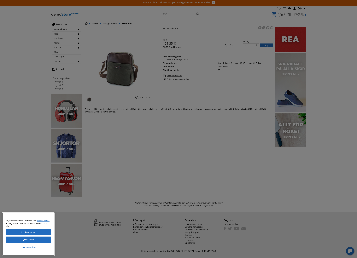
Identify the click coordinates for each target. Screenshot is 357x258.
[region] (28, 234)
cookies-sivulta (43, 220)
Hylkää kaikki (28, 239)
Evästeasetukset (28, 247)
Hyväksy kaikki (28, 232)
